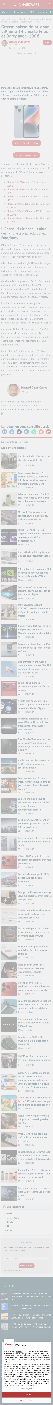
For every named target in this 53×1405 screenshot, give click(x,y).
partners (19, 1352)
